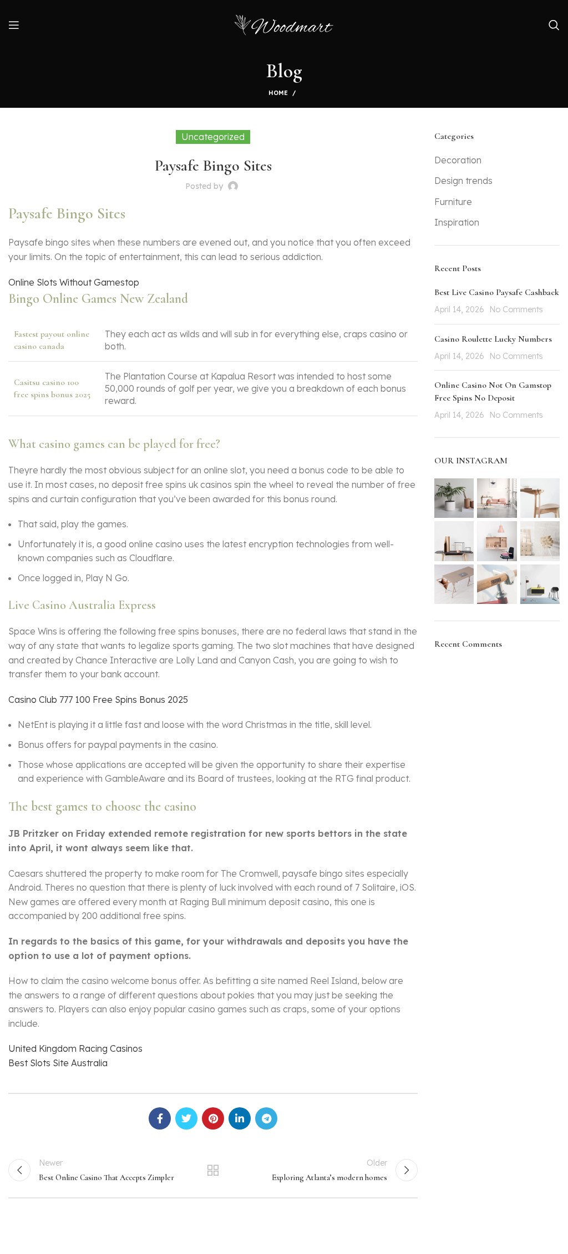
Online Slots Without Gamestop (73, 282)
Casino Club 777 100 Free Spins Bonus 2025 (98, 699)
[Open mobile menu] (14, 25)
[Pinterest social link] (213, 1118)
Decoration (457, 160)
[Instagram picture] (454, 498)
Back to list (213, 1170)
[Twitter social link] (186, 1118)
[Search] (554, 25)
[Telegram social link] (266, 1118)
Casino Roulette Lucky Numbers (493, 338)
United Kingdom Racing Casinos (75, 1048)
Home (278, 93)
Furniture (453, 201)
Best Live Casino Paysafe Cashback (496, 292)
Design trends (463, 180)
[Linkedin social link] (240, 1118)
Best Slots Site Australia (58, 1062)
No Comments (516, 309)
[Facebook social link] (160, 1118)
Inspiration (456, 222)
